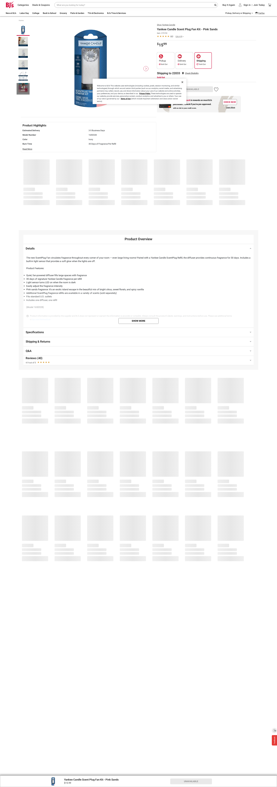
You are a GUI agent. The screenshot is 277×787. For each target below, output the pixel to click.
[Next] (145, 68)
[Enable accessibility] (274, 730)
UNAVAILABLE (192, 89)
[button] (192, 73)
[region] (139, 91)
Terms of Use (126, 99)
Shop (166, 25)
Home (21, 20)
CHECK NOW (230, 102)
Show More (138, 320)
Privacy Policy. (144, 94)
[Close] (182, 82)
